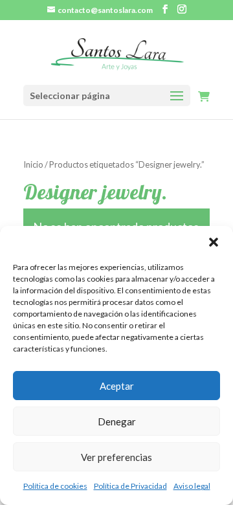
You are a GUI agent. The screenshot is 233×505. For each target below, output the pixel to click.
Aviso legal (191, 486)
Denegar (117, 421)
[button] (213, 242)
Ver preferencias (116, 457)
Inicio (33, 164)
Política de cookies (55, 486)
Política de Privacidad (130, 486)
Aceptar (117, 386)
